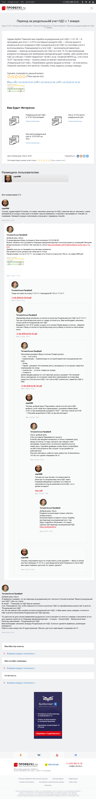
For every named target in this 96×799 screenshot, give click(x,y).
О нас (4, 2)
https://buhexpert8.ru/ (48, 527)
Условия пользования (26, 782)
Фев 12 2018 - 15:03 (27, 569)
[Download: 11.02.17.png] (15, 265)
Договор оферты (58, 779)
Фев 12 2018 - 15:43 (41, 493)
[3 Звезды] (16, 76)
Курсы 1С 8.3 (7, 26)
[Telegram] (87, 156)
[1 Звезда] (9, 76)
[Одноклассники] (81, 156)
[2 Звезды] (13, 76)
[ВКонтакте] (78, 156)
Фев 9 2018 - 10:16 (8, 220)
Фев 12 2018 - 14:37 (32, 417)
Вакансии (48, 785)
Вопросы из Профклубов (22, 26)
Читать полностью (32, 121)
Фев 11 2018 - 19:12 (18, 300)
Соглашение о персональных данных (51, 782)
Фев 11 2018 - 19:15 (27, 389)
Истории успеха (13, 2)
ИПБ (22, 2)
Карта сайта (73, 782)
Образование (73, 779)
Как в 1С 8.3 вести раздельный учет (76, 116)
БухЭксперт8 (30, 2)
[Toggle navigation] (91, 8)
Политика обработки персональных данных (33, 779)
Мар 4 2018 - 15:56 (46, 531)
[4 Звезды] (20, 76)
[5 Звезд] (24, 76)
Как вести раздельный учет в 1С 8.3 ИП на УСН (36, 136)
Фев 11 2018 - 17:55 (13, 276)
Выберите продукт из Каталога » (21, 654)
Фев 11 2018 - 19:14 (23, 336)
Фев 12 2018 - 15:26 (37, 460)
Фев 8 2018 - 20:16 (8, 632)
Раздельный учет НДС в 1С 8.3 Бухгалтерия (36, 116)
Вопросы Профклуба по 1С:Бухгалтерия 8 (49, 26)
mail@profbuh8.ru (75, 766)
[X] (84, 156)
